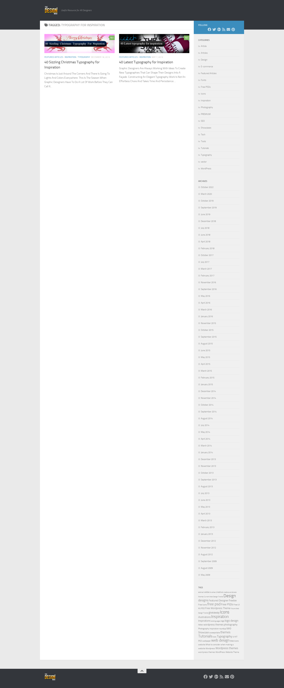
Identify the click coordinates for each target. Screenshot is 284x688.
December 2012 (208, 541)
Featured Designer (219, 600)
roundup (222, 628)
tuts (214, 637)
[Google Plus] (219, 29)
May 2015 (205, 357)
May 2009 (205, 575)
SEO (203, 121)
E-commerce (207, 66)
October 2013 (207, 473)
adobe (206, 592)
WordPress (206, 168)
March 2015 (206, 371)
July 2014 (205, 425)
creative (219, 592)
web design (220, 640)
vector (204, 161)
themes (225, 632)
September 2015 (209, 336)
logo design (231, 620)
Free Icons (202, 604)
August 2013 (207, 486)
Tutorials (205, 148)
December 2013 (208, 459)
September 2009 (209, 561)
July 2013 (205, 493)
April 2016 (205, 302)
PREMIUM (206, 114)
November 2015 (208, 323)
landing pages (215, 621)
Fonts (203, 80)
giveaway (214, 612)
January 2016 (207, 316)
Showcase (203, 632)
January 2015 (207, 384)
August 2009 (207, 568)
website (201, 644)
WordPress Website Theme (227, 652)
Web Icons (234, 641)
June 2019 (205, 214)
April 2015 (205, 364)
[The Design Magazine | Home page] (51, 10)
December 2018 (208, 221)
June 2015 (205, 350)
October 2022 (207, 187)
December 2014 (208, 391)
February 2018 (207, 248)
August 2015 (207, 343)
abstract (201, 592)
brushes (213, 592)
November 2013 (208, 466)
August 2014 (207, 418)
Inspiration (70, 57)
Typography (84, 57)
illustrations (204, 617)
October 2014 (207, 405)
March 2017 (206, 268)
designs (203, 600)
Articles (204, 53)
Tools (203, 141)
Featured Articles (53, 57)
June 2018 (205, 234)
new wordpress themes (211, 624)
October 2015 (207, 330)
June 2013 (205, 500)
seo (228, 628)
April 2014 (205, 439)
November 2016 (208, 282)
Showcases (206, 127)
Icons (203, 93)
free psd (214, 604)
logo (222, 621)
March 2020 (206, 194)
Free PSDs (206, 87)
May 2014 (205, 432)
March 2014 (206, 445)
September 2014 (209, 411)
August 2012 (207, 554)
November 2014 (208, 398)
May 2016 (205, 296)
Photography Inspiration (208, 628)
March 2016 (206, 309)
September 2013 (209, 479)
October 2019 (207, 200)
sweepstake (214, 632)
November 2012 (208, 547)
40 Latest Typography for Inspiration (146, 62)
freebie (233, 600)
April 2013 (205, 513)
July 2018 (205, 228)
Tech (203, 134)
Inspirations (204, 620)
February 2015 (207, 377)
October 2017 (207, 255)
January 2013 (207, 534)
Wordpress (210, 648)
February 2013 (207, 527)
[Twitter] (214, 29)
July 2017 (205, 262)
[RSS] (223, 29)
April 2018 (205, 241)
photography (230, 624)
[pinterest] (233, 29)
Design (204, 59)
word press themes (206, 652)
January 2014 (207, 452)
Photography (207, 107)
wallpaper (206, 641)
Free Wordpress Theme (217, 608)
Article (204, 46)
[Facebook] (209, 29)
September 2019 (209, 207)
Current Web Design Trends (213, 597)
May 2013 (205, 507)
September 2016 (209, 289)
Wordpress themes (227, 648)
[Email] (228, 29)
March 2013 (206, 520)
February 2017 (207, 275)
